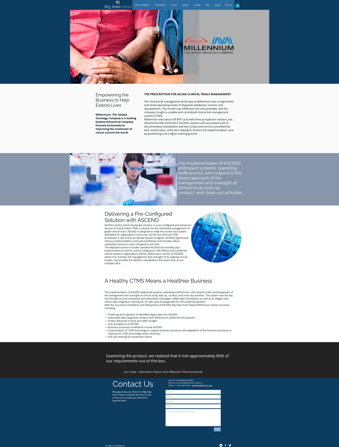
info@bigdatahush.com (202, 385)
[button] (142, 5)
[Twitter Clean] (229, 445)
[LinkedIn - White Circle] (220, 445)
